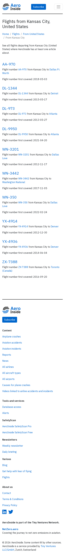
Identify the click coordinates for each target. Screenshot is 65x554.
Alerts (5, 412)
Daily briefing (9, 451)
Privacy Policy (9, 505)
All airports (8, 379)
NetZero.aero (10, 529)
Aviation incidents (11, 348)
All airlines (8, 366)
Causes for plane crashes (16, 385)
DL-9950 (9, 128)
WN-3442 (10, 173)
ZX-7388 (9, 261)
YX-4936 (9, 241)
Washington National (13, 182)
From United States (33, 33)
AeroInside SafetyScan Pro (16, 426)
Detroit (54, 93)
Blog (4, 465)
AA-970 (8, 64)
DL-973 (8, 108)
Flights (16, 33)
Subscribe (38, 6)
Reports (6, 354)
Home (5, 33)
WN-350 (9, 197)
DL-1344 (9, 88)
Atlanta (53, 113)
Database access (11, 406)
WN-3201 (10, 149)
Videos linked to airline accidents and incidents (27, 391)
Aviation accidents (12, 342)
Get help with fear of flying (17, 471)
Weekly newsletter (12, 445)
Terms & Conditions (12, 499)
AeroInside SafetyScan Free (17, 432)
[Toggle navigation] (58, 7)
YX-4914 (9, 221)
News (5, 360)
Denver (54, 226)
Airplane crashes (11, 336)
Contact (6, 493)
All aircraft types (11, 372)
